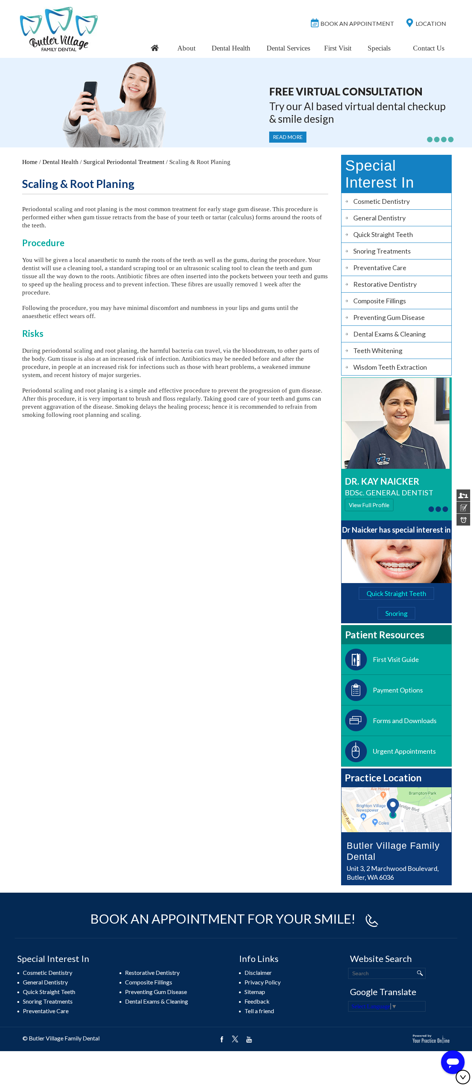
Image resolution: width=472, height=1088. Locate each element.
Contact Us (428, 48)
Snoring (396, 613)
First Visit (337, 48)
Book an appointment (357, 23)
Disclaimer (258, 972)
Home (30, 161)
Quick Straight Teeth (383, 234)
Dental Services (288, 48)
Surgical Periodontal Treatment (123, 161)
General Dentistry (379, 218)
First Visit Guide (396, 659)
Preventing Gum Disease (389, 317)
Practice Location (383, 778)
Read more (288, 137)
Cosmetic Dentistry (381, 201)
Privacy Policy (262, 982)
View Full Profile (369, 505)
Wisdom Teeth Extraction (390, 367)
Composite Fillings (379, 301)
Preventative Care (379, 268)
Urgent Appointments (404, 751)
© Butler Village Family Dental (61, 1038)
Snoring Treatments (382, 251)
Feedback (257, 1001)
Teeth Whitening (377, 350)
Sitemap (254, 991)
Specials (379, 48)
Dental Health (231, 48)
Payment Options (398, 690)
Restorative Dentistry (385, 284)
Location (431, 23)
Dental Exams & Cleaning (389, 334)
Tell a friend (259, 1010)
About (186, 48)
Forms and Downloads (405, 720)
